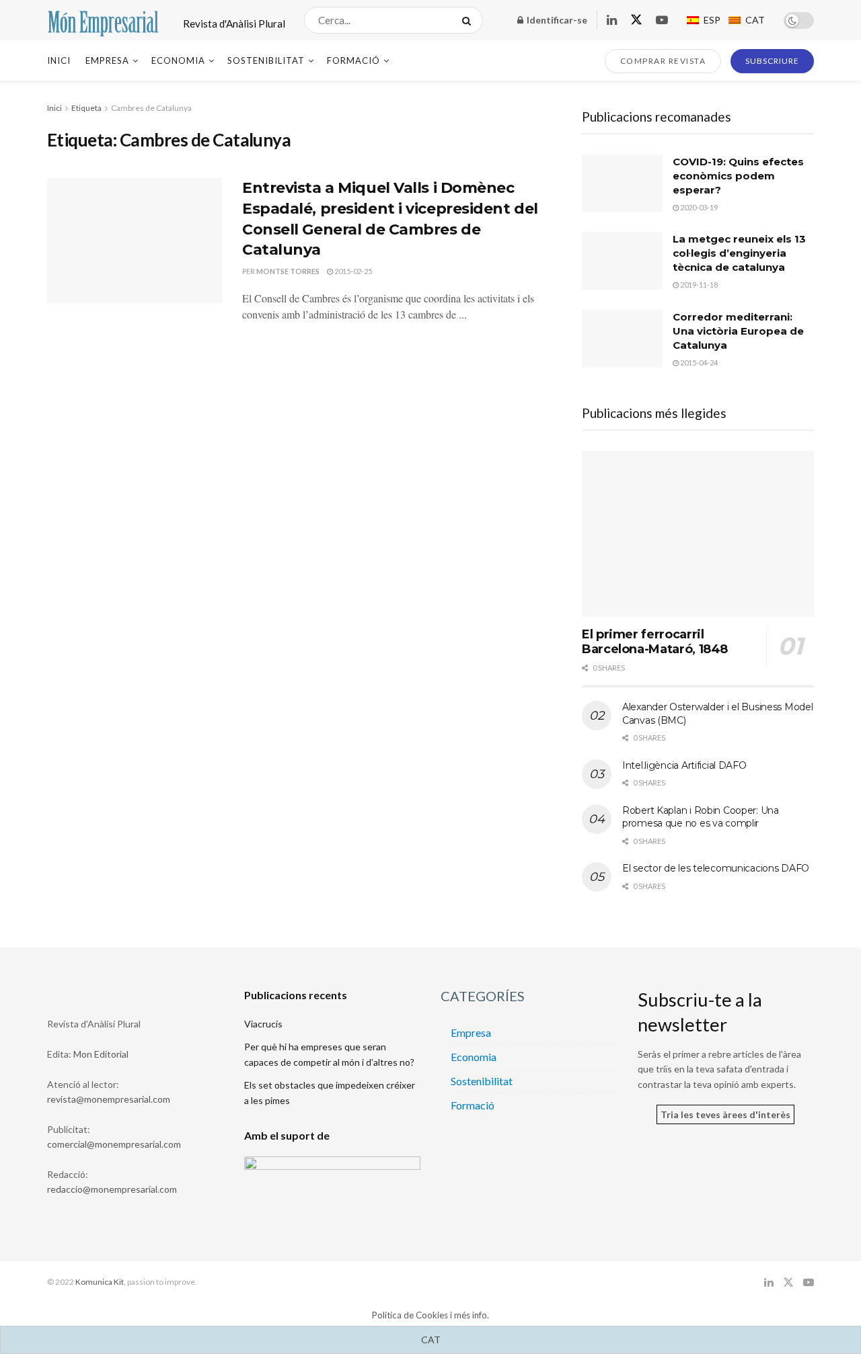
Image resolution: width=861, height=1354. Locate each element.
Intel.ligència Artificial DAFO (684, 765)
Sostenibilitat (266, 60)
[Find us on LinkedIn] (612, 20)
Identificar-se (556, 20)
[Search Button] (469, 20)
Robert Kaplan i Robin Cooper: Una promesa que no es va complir (700, 817)
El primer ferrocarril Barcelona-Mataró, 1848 (655, 642)
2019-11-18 (698, 284)
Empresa (107, 60)
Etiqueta (86, 108)
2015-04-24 (698, 362)
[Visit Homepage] (103, 20)
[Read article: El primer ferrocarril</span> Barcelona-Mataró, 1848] (698, 534)
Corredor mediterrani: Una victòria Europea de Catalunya (738, 330)
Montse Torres (288, 271)
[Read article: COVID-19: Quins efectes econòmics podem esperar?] (622, 183)
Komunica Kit (99, 1282)
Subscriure (772, 61)
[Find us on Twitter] (636, 20)
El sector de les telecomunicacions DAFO (715, 868)
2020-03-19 (698, 207)
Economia (178, 60)
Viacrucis (263, 1023)
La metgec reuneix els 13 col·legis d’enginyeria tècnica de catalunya (739, 252)
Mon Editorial (100, 1054)
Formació (353, 60)
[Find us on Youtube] (662, 20)
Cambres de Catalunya (151, 108)
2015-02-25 (352, 271)
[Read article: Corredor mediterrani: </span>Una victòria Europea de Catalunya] (622, 339)
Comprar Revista (663, 61)
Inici (59, 60)
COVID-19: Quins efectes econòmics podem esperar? (738, 175)
